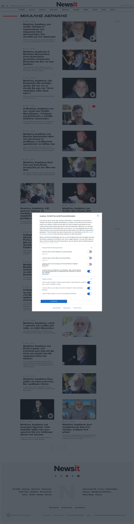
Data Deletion (57, 308)
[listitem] (67, 248)
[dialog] (67, 262)
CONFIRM (54, 301)
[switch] (89, 251)
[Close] (98, 216)
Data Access (67, 308)
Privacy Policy (77, 308)
